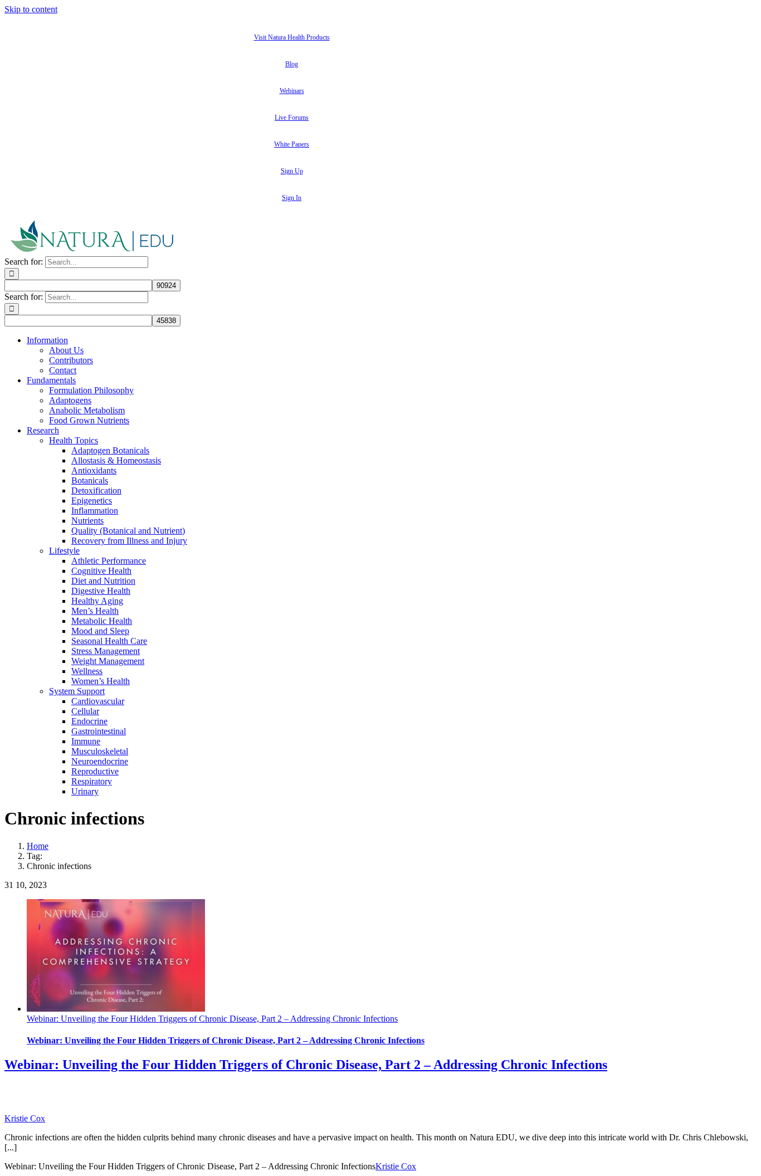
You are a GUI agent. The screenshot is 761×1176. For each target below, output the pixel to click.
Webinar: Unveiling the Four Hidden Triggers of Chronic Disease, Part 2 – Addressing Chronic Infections (212, 1018)
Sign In (291, 198)
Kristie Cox (24, 1118)
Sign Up (292, 171)
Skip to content (30, 9)
